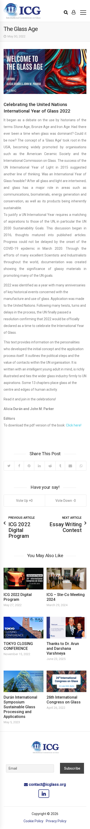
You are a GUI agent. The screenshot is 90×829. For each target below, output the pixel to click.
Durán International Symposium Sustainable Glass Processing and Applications (20, 707)
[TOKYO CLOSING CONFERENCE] (23, 627)
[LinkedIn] (39, 465)
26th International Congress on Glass (64, 699)
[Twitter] (9, 465)
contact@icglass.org (47, 784)
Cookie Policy (33, 821)
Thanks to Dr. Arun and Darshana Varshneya (63, 648)
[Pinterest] (29, 465)
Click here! (73, 425)
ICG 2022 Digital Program (18, 597)
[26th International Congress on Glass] (66, 681)
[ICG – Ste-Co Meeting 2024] (66, 578)
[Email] (70, 465)
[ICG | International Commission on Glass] (22, 11)
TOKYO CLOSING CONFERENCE (18, 646)
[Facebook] (19, 465)
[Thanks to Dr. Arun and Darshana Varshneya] (66, 627)
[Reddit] (50, 465)
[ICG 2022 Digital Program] (23, 578)
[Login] (73, 12)
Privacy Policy (56, 821)
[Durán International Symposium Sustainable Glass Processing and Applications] (23, 681)
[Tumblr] (60, 465)
